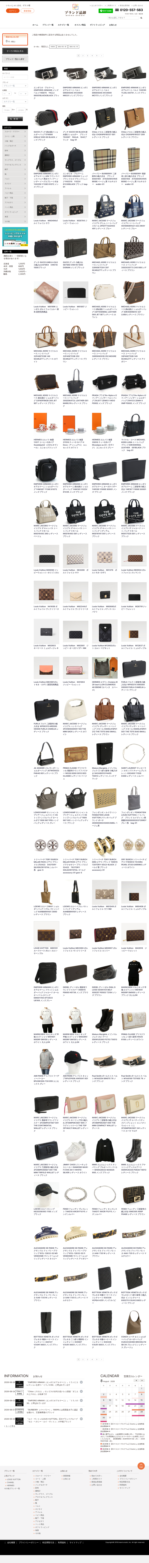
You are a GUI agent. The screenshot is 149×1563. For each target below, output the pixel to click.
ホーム (35, 25)
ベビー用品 (9, 193)
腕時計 (7, 155)
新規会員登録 (125, 5)
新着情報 (66, 1476)
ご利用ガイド (111, 5)
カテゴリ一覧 (63, 25)
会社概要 (123, 1476)
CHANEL (10, 1482)
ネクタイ (8, 183)
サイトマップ (125, 1488)
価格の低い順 (73, 46)
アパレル (8, 188)
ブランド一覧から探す (15, 59)
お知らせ (113, 25)
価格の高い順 (62, 46)
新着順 (53, 46)
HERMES (10, 1485)
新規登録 (27, 11)
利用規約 (123, 1485)
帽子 (6, 169)
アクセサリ (9, 202)
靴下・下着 (9, 198)
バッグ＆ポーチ (10, 146)
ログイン (13, 11)
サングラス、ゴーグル (13, 160)
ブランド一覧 (48, 25)
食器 (6, 217)
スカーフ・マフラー (12, 131)
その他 (7, 221)
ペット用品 (9, 207)
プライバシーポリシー (128, 1479)
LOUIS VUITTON (13, 1479)
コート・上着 (10, 136)
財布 (6, 150)
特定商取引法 (125, 1482)
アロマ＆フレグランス (13, 165)
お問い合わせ (138, 5)
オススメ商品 (80, 25)
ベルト (7, 179)
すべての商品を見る (15, 51)
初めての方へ (96, 1476)
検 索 (16, 119)
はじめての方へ (97, 5)
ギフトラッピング (97, 25)
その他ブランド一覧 (12, 1488)
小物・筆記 (9, 141)
